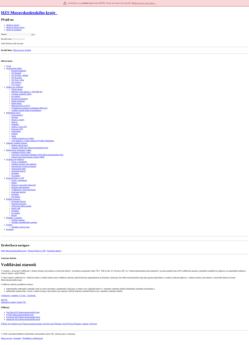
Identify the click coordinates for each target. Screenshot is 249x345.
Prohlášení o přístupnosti (33, 338)
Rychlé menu (6, 39)
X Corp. (22, 295)
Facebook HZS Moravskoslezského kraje (23, 317)
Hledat (3, 34)
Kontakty (17, 338)
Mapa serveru (18, 50)
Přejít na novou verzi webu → (144, 3)
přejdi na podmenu (14, 30)
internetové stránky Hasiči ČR (13, 302)
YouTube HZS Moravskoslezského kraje (23, 312)
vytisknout (5, 295)
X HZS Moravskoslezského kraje (20, 315)
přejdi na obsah (12, 25)
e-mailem (14, 295)
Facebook (31, 295)
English (28, 50)
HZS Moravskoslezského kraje (28, 12)
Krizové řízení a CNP (37, 251)
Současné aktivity (54, 251)
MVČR (4, 300)
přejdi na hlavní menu (15, 27)
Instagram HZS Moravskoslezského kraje (23, 319)
